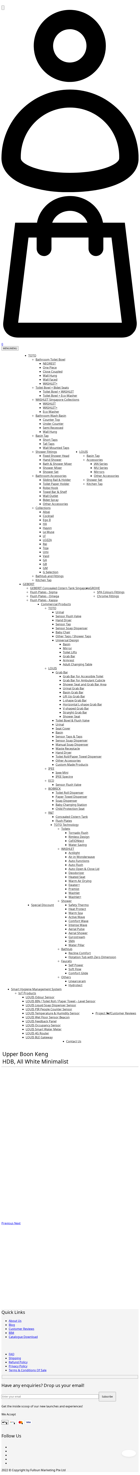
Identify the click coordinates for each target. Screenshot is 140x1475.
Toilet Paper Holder (56, 484)
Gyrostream (77, 937)
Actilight (74, 853)
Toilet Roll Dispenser (70, 793)
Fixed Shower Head (56, 456)
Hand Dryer (64, 620)
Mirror (67, 648)
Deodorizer (76, 873)
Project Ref (103, 1013)
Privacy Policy (18, 1366)
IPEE (51, 769)
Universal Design (67, 640)
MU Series (101, 468)
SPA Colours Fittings (111, 592)
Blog (12, 1325)
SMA (72, 941)
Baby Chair (63, 632)
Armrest (68, 660)
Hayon (47, 528)
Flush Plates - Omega (44, 596)
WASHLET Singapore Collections (57, 400)
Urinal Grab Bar (73, 688)
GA (45, 560)
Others (66, 977)
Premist (74, 889)
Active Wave (77, 917)
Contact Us (73, 1041)
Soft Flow (75, 969)
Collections (43, 508)
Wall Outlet (50, 496)
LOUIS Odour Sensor (40, 997)
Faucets (66, 961)
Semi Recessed (53, 428)
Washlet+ (75, 897)
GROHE (95, 588)
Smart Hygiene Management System (36, 989)
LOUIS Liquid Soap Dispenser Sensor (51, 1005)
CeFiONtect (76, 841)
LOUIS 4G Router (37, 1033)
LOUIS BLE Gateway (39, 1037)
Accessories (95, 460)
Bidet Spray (51, 500)
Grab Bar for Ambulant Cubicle (84, 680)
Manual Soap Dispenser (72, 745)
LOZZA (47, 540)
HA (45, 524)
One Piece (50, 368)
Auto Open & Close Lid (84, 869)
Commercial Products (56, 604)
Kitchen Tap (44, 580)
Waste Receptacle (68, 749)
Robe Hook (50, 488)
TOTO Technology (66, 825)
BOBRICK (54, 789)
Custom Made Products (72, 765)
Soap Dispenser (66, 801)
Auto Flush (76, 865)
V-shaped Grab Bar (76, 708)
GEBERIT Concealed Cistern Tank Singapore (60, 588)
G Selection (50, 572)
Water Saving (78, 845)
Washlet (74, 893)
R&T (51, 813)
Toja (45, 548)
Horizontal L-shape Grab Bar (82, 704)
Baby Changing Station (71, 805)
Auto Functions (79, 861)
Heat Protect (77, 909)
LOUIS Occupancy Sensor (43, 1025)
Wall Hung (50, 376)
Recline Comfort (80, 953)
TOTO (32, 355)
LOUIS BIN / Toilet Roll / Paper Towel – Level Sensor (61, 1001)
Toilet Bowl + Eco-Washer (60, 396)
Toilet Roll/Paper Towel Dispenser (79, 757)
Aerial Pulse (77, 929)
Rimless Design (79, 837)
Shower (66, 901)
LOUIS (83, 452)
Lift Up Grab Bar (74, 696)
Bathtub (66, 949)
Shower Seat (71, 716)
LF (44, 536)
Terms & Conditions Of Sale (27, 1370)
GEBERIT (28, 584)
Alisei (46, 512)
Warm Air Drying (80, 881)
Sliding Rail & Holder (57, 480)
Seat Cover (63, 728)
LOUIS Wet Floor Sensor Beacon (48, 1017)
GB (45, 564)
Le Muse (48, 532)
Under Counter (53, 424)
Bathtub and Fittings (50, 576)
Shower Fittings (46, 452)
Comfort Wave (78, 921)
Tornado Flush (78, 833)
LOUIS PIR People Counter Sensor (49, 1009)
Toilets (65, 829)
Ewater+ (74, 885)
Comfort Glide (78, 973)
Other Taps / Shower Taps (73, 636)
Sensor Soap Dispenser (72, 628)
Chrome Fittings (108, 596)
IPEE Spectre (64, 777)
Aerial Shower (78, 933)
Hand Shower (52, 460)
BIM (11, 1333)
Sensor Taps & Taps (69, 736)
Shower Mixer (52, 468)
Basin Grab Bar (73, 692)
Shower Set (51, 472)
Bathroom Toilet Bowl (50, 359)
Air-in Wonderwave (82, 857)
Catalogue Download (23, 1337)
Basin (66, 644)
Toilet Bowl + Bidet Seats (52, 388)
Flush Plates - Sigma (43, 592)
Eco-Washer (51, 412)
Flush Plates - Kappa (44, 600)
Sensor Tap (63, 624)
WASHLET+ (50, 384)
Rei (45, 544)
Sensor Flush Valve (68, 616)
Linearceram (77, 981)
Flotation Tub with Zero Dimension (92, 957)
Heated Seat (77, 877)
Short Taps (50, 440)
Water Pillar (77, 945)
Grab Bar (69, 656)
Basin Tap (42, 436)
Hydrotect (75, 985)
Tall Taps (49, 444)
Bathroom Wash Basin (51, 416)
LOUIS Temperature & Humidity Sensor (53, 1013)
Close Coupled (53, 372)
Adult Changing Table (77, 664)
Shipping (15, 1358)
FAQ (11, 1354)
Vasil (46, 556)
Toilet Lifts (70, 652)
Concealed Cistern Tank (72, 817)
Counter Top (51, 420)
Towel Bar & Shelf (55, 492)
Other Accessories (55, 504)
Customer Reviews (123, 1013)
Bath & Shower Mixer (57, 464)
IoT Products (27, 993)
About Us (15, 1321)
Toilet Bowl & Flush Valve (73, 720)
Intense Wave (78, 925)
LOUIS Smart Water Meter (44, 1029)
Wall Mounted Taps (56, 448)
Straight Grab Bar (75, 712)
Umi (45, 552)
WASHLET (49, 404)
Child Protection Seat (70, 809)
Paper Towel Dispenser (71, 797)
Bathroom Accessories (51, 476)
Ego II (47, 520)
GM (45, 568)
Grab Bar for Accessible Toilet (83, 676)
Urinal (60, 612)
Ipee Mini (62, 773)
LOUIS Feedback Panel (41, 1021)
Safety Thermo (79, 905)
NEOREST (49, 364)
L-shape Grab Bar (75, 700)
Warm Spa (76, 913)
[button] (7, 1223)
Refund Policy (18, 1362)
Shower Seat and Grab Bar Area (84, 684)
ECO (51, 781)
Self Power (76, 965)
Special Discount (42, 905)
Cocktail (48, 516)
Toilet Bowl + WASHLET (58, 392)
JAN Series (101, 464)
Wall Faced (50, 380)
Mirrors (99, 472)
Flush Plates (64, 821)
